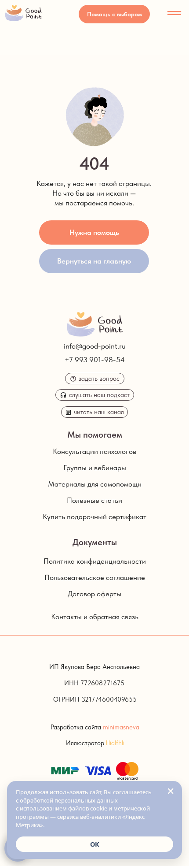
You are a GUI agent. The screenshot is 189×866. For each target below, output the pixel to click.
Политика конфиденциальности (95, 561)
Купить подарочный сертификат (94, 516)
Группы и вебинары (94, 467)
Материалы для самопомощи (95, 483)
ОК (94, 844)
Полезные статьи (94, 500)
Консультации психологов (94, 451)
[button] (114, 14)
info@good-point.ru (95, 346)
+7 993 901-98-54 (95, 359)
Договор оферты (94, 593)
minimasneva (121, 727)
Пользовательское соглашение (94, 577)
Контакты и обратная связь (94, 616)
